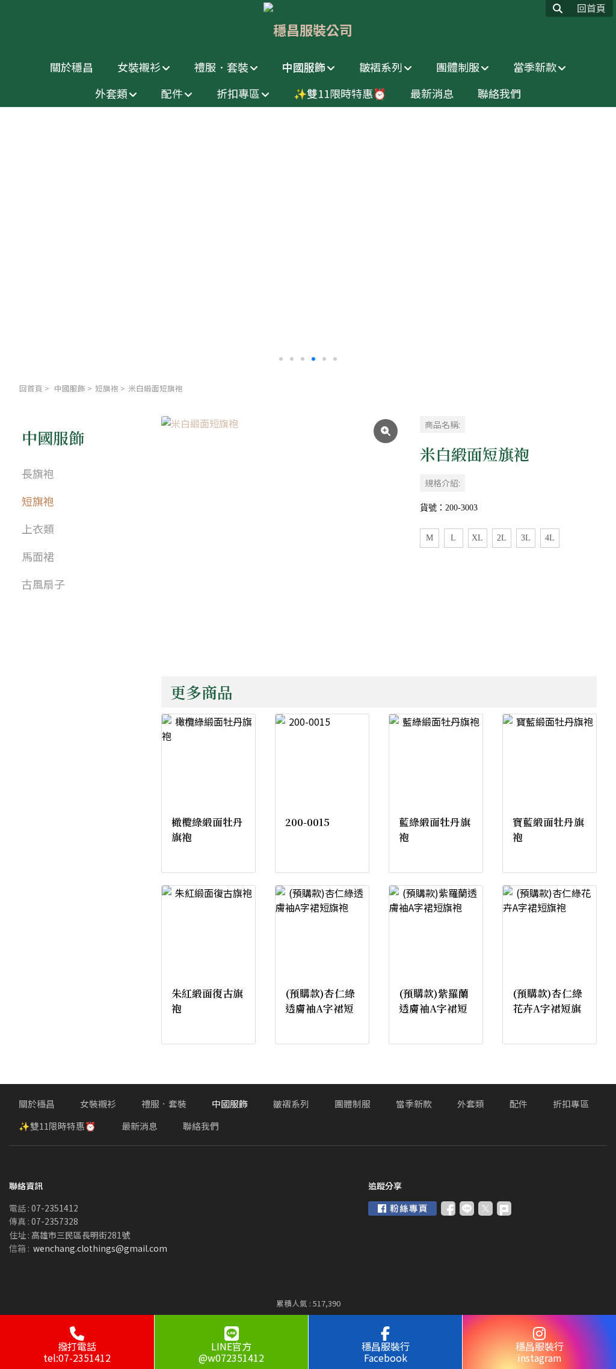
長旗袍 (38, 473)
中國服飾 (69, 388)
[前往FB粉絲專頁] (402, 1208)
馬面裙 (38, 556)
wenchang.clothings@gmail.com (100, 1248)
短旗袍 (107, 388)
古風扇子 (43, 584)
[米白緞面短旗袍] (281, 535)
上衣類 (38, 528)
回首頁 (31, 388)
